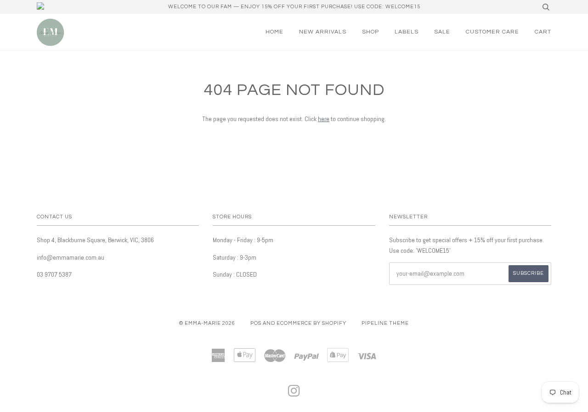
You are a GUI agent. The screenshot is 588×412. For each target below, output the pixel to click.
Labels (406, 32)
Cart (543, 32)
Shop (370, 32)
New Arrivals (322, 32)
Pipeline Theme (385, 323)
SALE (442, 32)
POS (255, 323)
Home (274, 32)
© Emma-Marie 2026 (207, 323)
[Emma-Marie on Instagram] (294, 393)
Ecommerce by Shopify (311, 323)
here (323, 119)
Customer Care (492, 32)
